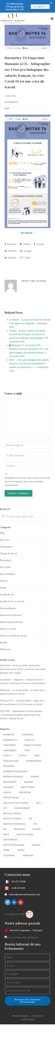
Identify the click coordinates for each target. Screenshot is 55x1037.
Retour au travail (12, 819)
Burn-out (4, 539)
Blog (7, 108)
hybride (35, 777)
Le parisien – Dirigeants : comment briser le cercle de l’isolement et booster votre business (22, 681)
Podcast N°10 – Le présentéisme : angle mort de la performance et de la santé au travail (22, 702)
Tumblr (40, 244)
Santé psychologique (13, 845)
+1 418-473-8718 (18, 888)
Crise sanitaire (10, 761)
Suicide (3, 642)
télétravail (9, 855)
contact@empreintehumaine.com (24, 894)
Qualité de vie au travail (12, 601)
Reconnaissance (8, 608)
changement (9, 745)
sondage (36, 845)
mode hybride (28, 787)
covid (27, 750)
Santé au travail (8, 628)
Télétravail (5, 649)
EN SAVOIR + (27, 233)
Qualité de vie (7, 594)
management (9, 782)
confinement (9, 750)
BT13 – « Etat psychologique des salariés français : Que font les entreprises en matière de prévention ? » (29, 364)
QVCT (38, 803)
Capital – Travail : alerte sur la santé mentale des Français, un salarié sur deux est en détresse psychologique (27, 334)
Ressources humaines (11, 615)
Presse (3, 587)
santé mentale (10, 840)
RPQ (35, 824)
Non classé (5, 567)
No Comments (11, 102)
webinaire (28, 855)
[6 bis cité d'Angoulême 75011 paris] (22, 937)
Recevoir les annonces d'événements (28, 1000)
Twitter (26, 244)
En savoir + (40, 6)
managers (8, 787)
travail (21, 850)
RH (30, 819)
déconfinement (34, 761)
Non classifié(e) (8, 574)
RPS (5, 829)
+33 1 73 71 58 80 (18, 881)
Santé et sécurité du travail (13, 635)
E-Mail (26, 257)
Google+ (28, 251)
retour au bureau (12, 813)
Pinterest (12, 251)
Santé (6, 834)
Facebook (11, 244)
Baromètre (27, 735)
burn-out (29, 740)
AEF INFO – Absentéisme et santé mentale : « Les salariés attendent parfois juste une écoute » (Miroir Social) (21, 715)
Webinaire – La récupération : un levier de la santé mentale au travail (22, 692)
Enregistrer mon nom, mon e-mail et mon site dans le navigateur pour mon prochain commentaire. (27, 481)
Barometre (8, 735)
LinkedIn (12, 257)
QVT (5, 808)
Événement (5, 560)
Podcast (4, 581)
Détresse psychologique (15, 771)
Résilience (19, 829)
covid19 (23, 756)
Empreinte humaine (13, 777)
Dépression (8, 766)
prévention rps (11, 798)
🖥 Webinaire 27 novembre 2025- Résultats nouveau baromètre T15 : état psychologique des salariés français (29, 349)
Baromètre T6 (10, 740)
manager (28, 782)
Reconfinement (22, 808)
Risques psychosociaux (11, 622)
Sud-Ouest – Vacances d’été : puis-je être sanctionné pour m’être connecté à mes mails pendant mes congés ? (22, 669)
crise (36, 756)
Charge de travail (8, 553)
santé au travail (25, 834)
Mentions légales (20, 1015)
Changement (6, 546)
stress (6, 850)
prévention (25, 792)
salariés (36, 829)
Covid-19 (7, 756)
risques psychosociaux (14, 824)
